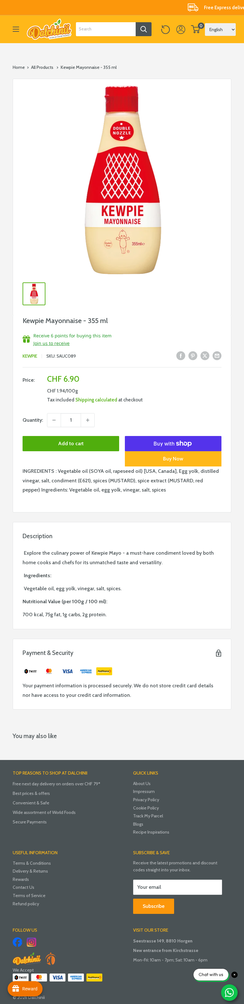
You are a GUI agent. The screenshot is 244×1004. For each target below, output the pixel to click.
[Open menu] (16, 29)
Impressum (144, 791)
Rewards (21, 879)
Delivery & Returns (30, 871)
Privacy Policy (146, 800)
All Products (42, 67)
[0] (196, 29)
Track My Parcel (148, 816)
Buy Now (173, 459)
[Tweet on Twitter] (204, 355)
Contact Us (23, 887)
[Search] (144, 29)
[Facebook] (17, 942)
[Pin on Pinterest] (192, 355)
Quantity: (33, 420)
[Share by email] (217, 355)
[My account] (180, 29)
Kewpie (30, 356)
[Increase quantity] (87, 420)
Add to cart (71, 443)
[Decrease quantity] (54, 420)
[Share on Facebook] (180, 355)
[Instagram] (31, 942)
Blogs (138, 824)
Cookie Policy (146, 808)
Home (19, 67)
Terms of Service (29, 895)
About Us (142, 783)
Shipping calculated (96, 400)
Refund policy (26, 904)
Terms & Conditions (32, 863)
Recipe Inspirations (151, 832)
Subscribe (154, 906)
